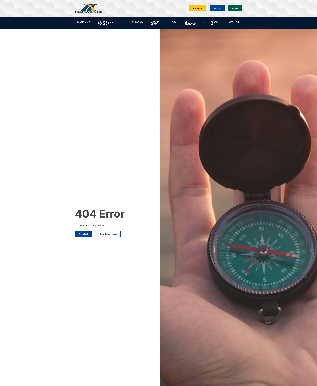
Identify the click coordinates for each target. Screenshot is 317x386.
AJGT (175, 21)
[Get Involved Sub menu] (203, 23)
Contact (233, 21)
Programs (81, 21)
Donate (235, 8)
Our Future (197, 8)
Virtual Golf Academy (106, 22)
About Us (214, 22)
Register (217, 8)
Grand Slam (155, 22)
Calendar (138, 21)
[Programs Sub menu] (90, 22)
